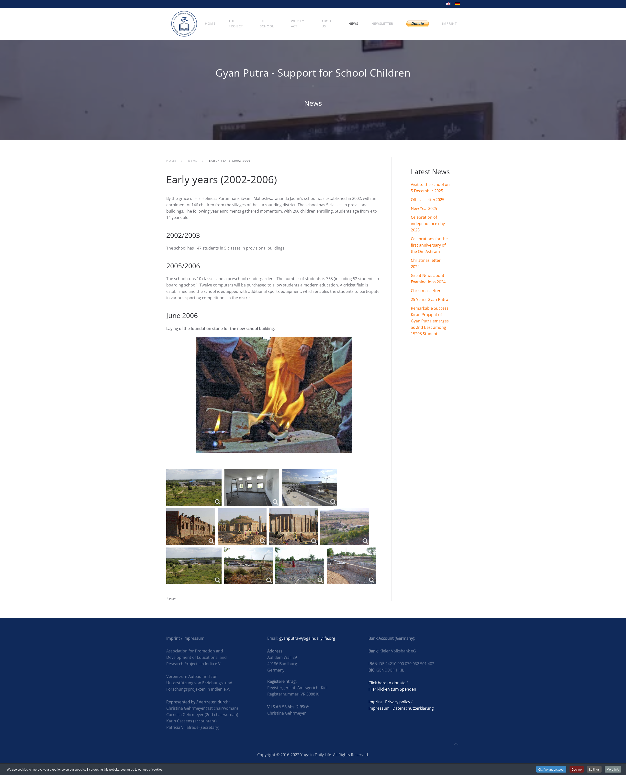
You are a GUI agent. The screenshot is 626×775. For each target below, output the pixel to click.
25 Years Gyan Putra (429, 299)
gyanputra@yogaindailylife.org (307, 638)
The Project (236, 23)
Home (210, 23)
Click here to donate (387, 682)
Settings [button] (594, 769)
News (353, 23)
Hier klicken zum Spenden (392, 689)
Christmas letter (426, 290)
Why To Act (297, 23)
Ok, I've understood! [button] (551, 769)
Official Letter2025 (427, 199)
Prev (172, 598)
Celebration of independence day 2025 (428, 224)
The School (267, 23)
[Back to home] (184, 24)
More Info (613, 769)
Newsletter (382, 23)
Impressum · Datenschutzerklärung (401, 708)
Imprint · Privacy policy (389, 702)
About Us (327, 23)
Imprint (449, 23)
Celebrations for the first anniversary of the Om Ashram (429, 245)
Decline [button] (576, 769)
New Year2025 (424, 208)
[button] (456, 743)
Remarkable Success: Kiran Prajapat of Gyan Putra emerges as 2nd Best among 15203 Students (430, 321)
